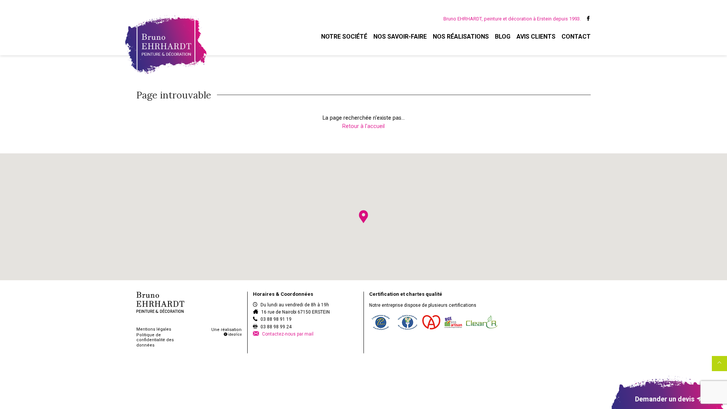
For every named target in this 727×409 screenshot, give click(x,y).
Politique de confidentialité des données (155, 340)
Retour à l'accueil (363, 126)
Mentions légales (153, 329)
